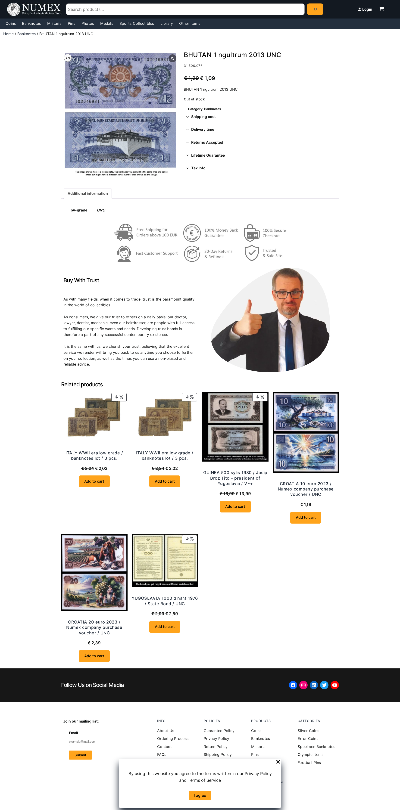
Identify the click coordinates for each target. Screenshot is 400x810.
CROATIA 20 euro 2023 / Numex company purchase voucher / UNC (94, 627)
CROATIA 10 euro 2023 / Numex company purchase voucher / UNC (306, 489)
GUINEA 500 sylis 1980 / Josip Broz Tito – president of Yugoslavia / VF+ (235, 478)
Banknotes (26, 33)
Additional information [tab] (88, 193)
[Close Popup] (278, 762)
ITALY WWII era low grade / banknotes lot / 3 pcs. (94, 455)
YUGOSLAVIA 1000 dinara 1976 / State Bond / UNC (165, 601)
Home (8, 33)
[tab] (261, 117)
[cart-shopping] (381, 9)
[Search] (315, 9)
